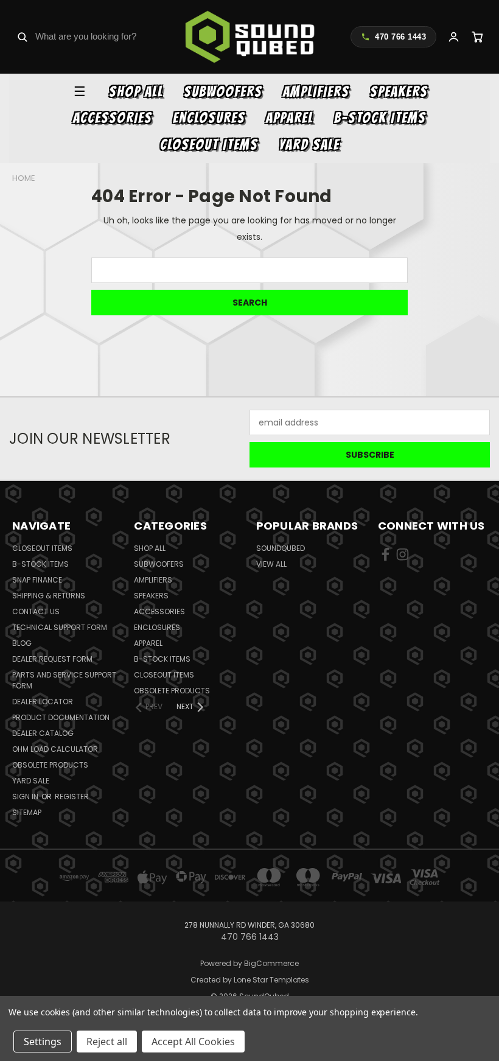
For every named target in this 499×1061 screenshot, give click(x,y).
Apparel (289, 117)
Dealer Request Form (52, 659)
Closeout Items (209, 144)
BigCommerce (271, 963)
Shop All (136, 91)
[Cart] (477, 36)
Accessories (112, 117)
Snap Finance (37, 580)
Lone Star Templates (271, 980)
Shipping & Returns (48, 595)
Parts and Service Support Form (64, 680)
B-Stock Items (380, 117)
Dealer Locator (42, 701)
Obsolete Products (50, 765)
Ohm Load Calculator (55, 749)
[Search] (22, 37)
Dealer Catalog (43, 733)
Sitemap (26, 812)
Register (72, 796)
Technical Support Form (59, 627)
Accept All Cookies (193, 1041)
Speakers (399, 91)
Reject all (106, 1041)
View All (271, 564)
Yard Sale (309, 144)
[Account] (453, 36)
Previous (480, 1023)
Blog (22, 643)
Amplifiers (316, 91)
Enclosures (209, 117)
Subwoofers (223, 91)
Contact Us (36, 611)
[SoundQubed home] (249, 37)
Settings (42, 1041)
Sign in (26, 796)
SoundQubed (280, 548)
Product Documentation (61, 717)
